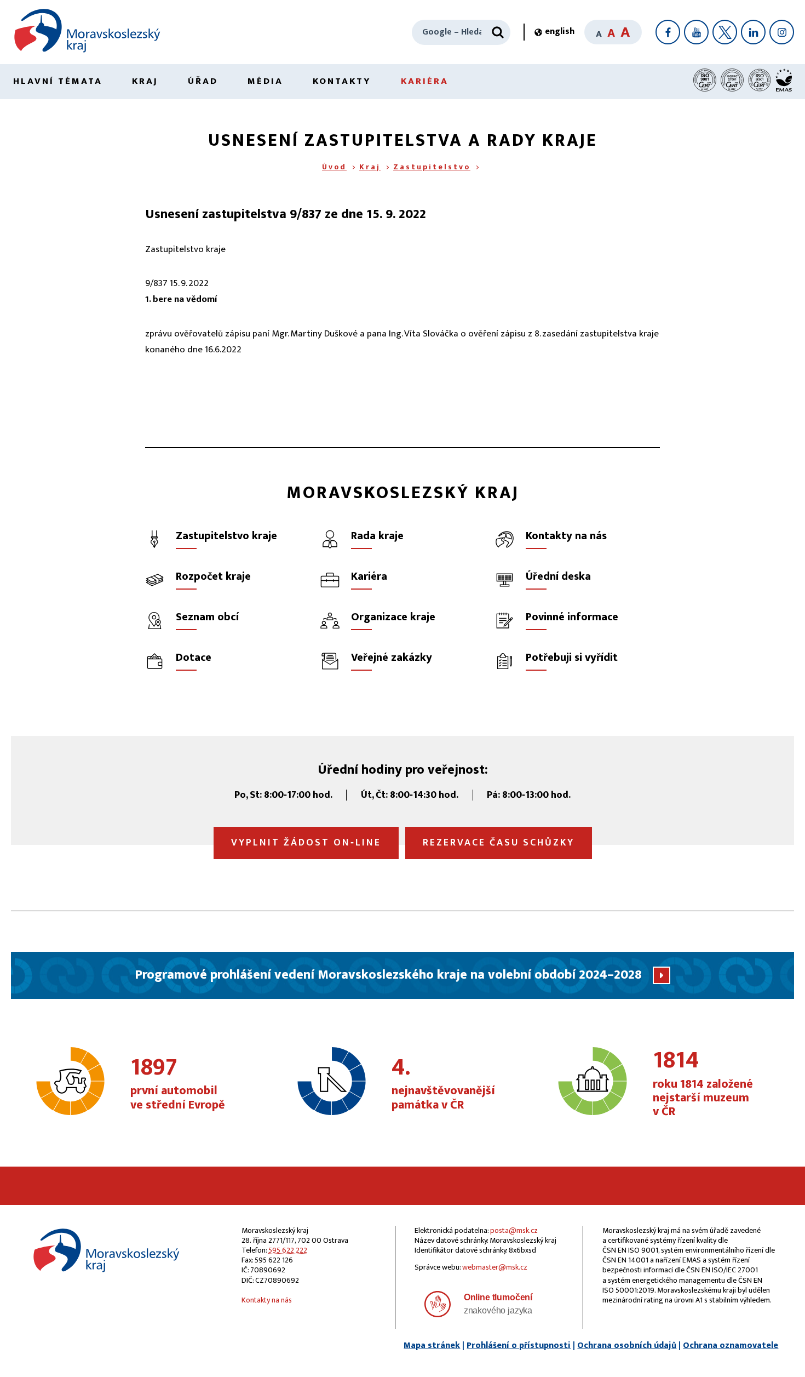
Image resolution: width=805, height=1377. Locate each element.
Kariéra (425, 81)
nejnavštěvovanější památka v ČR (443, 1084)
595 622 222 (287, 1250)
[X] (724, 32)
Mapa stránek (432, 1345)
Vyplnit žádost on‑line (306, 843)
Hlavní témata (57, 81)
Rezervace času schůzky (498, 843)
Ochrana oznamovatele (730, 1345)
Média (265, 81)
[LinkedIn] (753, 32)
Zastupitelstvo (431, 167)
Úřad (203, 81)
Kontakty (342, 81)
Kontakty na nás (267, 1300)
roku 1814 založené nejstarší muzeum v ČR (703, 1084)
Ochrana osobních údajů (626, 1345)
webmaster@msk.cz (494, 1267)
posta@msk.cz (514, 1230)
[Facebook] (668, 32)
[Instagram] (781, 32)
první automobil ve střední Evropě (177, 1084)
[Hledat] (497, 32)
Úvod (334, 167)
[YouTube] (696, 32)
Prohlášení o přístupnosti (519, 1345)
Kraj (145, 81)
